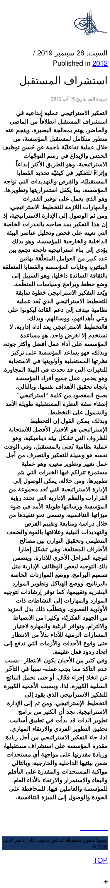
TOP (100, 860)
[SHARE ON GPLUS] (94, 826)
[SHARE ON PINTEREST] (99, 826)
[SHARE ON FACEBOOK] (88, 826)
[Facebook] (105, 870)
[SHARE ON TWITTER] (82, 826)
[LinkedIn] (93, 870)
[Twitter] (99, 870)
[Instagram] (87, 870)
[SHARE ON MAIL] (105, 826)
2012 (100, 63)
